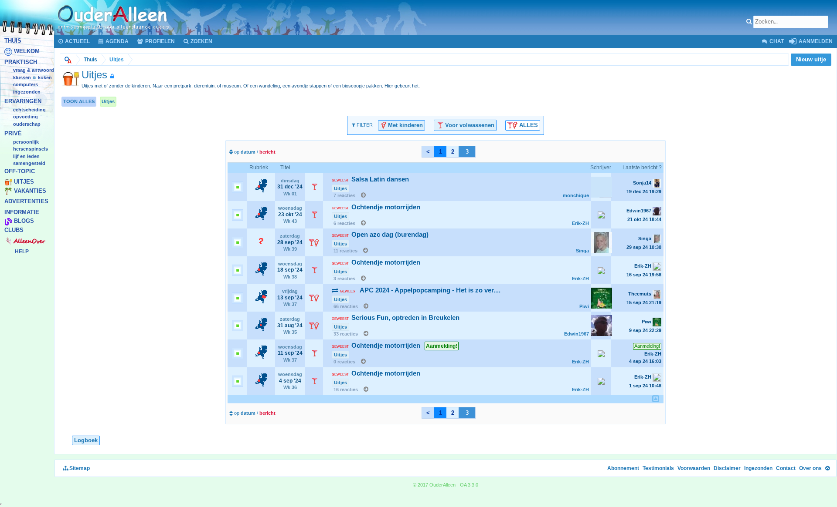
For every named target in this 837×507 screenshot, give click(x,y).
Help (22, 251)
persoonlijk (26, 141)
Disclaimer (727, 468)
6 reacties (344, 223)
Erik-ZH (580, 223)
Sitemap (79, 468)
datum (248, 151)
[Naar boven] (827, 468)
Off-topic (19, 171)
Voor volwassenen (468, 124)
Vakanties (30, 191)
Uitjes (24, 182)
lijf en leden (26, 156)
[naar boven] (655, 399)
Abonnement (623, 468)
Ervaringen (22, 101)
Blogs (24, 221)
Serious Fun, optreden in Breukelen (395, 317)
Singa (582, 250)
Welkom (27, 51)
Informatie (21, 212)
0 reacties (344, 361)
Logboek (86, 440)
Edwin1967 (576, 333)
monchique (576, 195)
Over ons (810, 468)
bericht (267, 151)
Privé (13, 134)
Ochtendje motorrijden (376, 207)
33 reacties (345, 333)
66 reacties (345, 306)
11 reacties (345, 250)
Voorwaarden (693, 468)
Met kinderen (404, 124)
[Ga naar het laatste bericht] (361, 195)
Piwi (584, 306)
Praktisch (20, 62)
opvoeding (25, 117)
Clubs (14, 230)
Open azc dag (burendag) (380, 234)
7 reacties (344, 195)
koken (45, 77)
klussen (22, 77)
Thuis (12, 40)
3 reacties (344, 278)
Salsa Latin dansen (370, 179)
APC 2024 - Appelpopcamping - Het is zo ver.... (420, 290)
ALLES (527, 124)
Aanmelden (815, 41)
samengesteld (29, 163)
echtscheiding (29, 109)
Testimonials (658, 468)
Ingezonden (27, 91)
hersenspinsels (30, 149)
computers (25, 84)
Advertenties (26, 201)
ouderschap (27, 124)
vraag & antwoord (33, 70)
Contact (786, 468)
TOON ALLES (79, 101)
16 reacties (345, 389)
